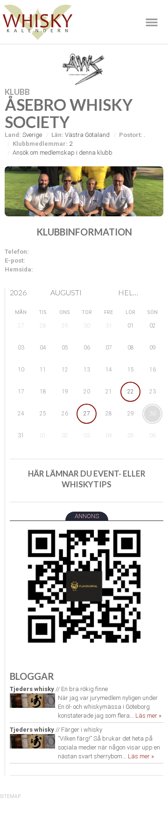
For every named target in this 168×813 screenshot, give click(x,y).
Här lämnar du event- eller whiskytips (87, 479)
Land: (13, 134)
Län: (57, 134)
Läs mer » (148, 715)
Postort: (130, 134)
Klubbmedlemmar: (40, 143)
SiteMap (10, 796)
